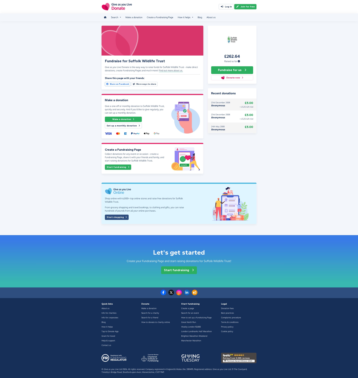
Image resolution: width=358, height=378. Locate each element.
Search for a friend (149, 317)
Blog (200, 17)
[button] (239, 61)
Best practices (227, 313)
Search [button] (114, 17)
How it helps (107, 327)
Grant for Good (108, 336)
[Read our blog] (194, 294)
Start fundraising (116, 167)
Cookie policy (227, 331)
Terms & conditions (230, 322)
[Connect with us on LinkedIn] (187, 294)
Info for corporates (110, 317)
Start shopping (115, 217)
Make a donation (133, 17)
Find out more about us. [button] (171, 70)
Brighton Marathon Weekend (194, 336)
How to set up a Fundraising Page (196, 317)
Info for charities (109, 313)
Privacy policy (227, 327)
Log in (228, 6)
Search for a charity (150, 313)
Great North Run (188, 322)
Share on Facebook (119, 84)
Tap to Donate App (110, 331)
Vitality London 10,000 (191, 327)
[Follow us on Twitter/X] (171, 294)
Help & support (108, 340)
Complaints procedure (231, 317)
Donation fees (227, 308)
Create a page (187, 308)
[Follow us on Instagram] (179, 294)
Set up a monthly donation (122, 125)
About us (211, 17)
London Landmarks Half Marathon (196, 331)
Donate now (233, 77)
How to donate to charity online (155, 322)
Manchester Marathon (191, 340)
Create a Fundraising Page (160, 17)
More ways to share (146, 84)
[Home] (105, 17)
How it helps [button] (184, 17)
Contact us (106, 345)
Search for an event (190, 313)
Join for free (248, 6)
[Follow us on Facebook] (163, 294)
